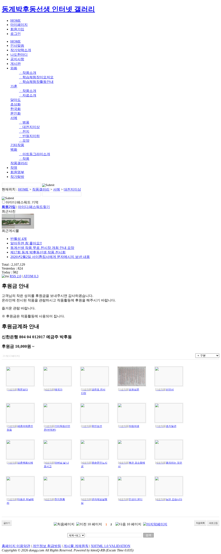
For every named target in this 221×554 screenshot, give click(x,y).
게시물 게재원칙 (75, 546)
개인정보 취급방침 (47, 546)
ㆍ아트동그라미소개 (34, 154)
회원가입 (17, 29)
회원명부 (17, 172)
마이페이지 (19, 24)
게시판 (15, 63)
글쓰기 (6, 523)
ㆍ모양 (24, 140)
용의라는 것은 (168, 462)
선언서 (164, 389)
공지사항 (17, 59)
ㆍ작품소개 (27, 72)
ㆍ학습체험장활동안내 (36, 82)
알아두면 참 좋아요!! (26, 243)
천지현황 (54, 499)
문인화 (15, 113)
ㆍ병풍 (24, 122)
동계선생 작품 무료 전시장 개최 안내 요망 (42, 248)
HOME (15, 20)
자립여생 (128, 426)
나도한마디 (19, 54)
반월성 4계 (18, 239)
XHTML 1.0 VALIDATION (110, 546)
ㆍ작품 (24, 158)
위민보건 (91, 426)
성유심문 (128, 389)
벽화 (13, 149)
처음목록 (200, 523)
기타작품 (17, 145)
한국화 (15, 109)
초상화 (15, 104)
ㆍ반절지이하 (29, 136)
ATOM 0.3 (30, 276)
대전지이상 (72, 189)
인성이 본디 (130, 499)
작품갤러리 (19, 163)
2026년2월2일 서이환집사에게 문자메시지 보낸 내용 (50, 257)
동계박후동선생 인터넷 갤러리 (48, 9)
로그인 (15, 34)
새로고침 (213, 523)
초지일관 (165, 426)
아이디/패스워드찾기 (34, 207)
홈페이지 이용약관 (16, 546)
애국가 (53, 389)
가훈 (13, 86)
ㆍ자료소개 (27, 95)
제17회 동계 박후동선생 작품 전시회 (38, 252)
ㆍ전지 (24, 131)
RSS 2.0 (15, 276)
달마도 (15, 100)
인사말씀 (17, 45)
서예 (13, 118)
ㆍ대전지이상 (29, 127)
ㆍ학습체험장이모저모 (36, 77)
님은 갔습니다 (168, 499)
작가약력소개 (20, 50)
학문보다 (17, 389)
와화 (13, 68)
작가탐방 (17, 176)
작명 (13, 167)
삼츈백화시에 (20, 462)
